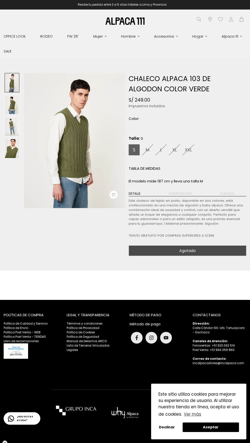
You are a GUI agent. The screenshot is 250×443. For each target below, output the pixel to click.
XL (174, 150)
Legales (72, 350)
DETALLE (135, 193)
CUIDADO (227, 193)
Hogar (197, 36)
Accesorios (164, 36)
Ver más (192, 414)
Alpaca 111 (230, 36)
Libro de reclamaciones (21, 341)
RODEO (46, 36)
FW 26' (73, 36)
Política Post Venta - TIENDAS (25, 337)
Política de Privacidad (83, 328)
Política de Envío (16, 328)
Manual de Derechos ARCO (87, 341)
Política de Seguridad (83, 337)
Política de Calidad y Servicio (26, 323)
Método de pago (145, 324)
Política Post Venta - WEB (22, 332)
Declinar (167, 427)
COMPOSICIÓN (180, 193)
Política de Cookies (81, 332)
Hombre (128, 36)
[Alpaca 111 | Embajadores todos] (125, 21)
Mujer (98, 36)
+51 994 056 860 (222, 350)
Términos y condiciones (85, 323)
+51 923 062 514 (223, 345)
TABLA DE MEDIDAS (144, 168)
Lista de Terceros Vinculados (88, 345)
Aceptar (211, 427)
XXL (188, 150)
